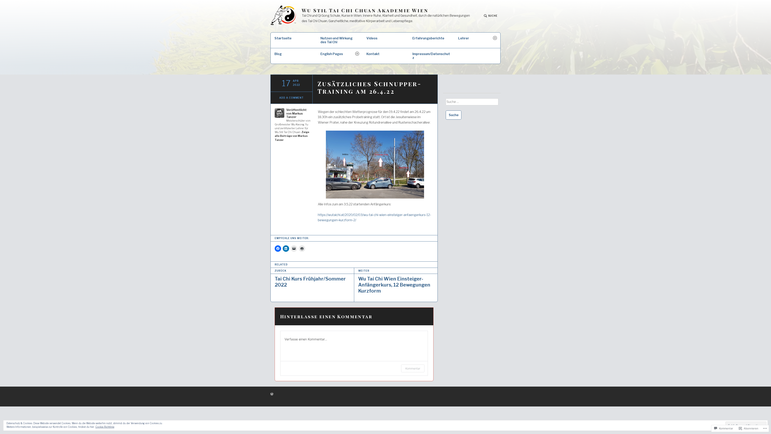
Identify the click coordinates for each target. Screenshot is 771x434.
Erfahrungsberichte (428, 38)
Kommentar (412, 368)
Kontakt (372, 54)
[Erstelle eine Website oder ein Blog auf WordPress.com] (271, 394)
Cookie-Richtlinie (104, 426)
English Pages (331, 54)
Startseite (283, 38)
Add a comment (291, 97)
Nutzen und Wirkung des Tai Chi (336, 40)
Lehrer (463, 38)
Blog (278, 54)
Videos (371, 38)
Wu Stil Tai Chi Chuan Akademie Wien (365, 10)
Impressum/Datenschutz (431, 56)
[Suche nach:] (472, 103)
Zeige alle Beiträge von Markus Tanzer (292, 136)
